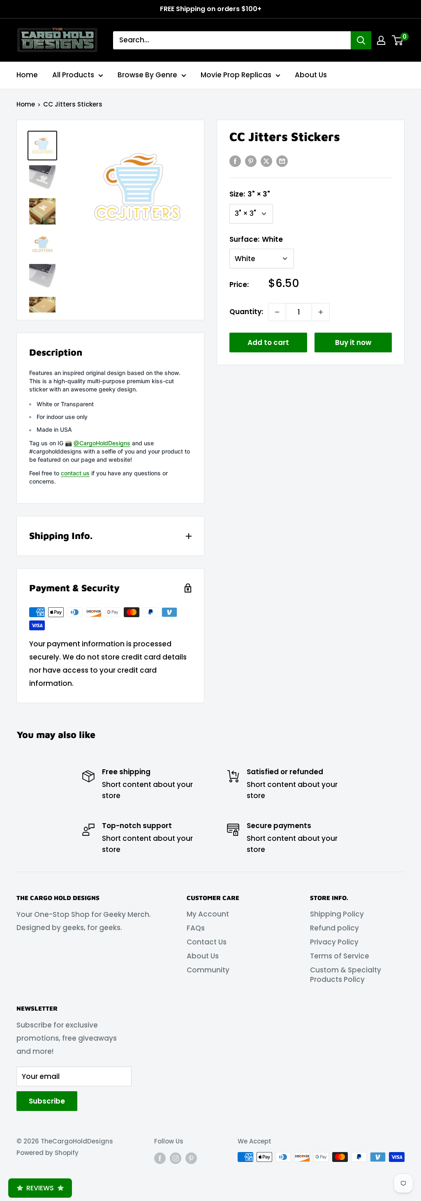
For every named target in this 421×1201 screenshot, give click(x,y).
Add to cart (268, 342)
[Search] (361, 40)
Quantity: (246, 312)
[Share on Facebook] (235, 161)
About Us (311, 75)
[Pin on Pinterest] (251, 161)
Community (208, 970)
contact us (75, 473)
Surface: (256, 239)
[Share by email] (282, 161)
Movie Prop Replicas (236, 75)
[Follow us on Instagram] (175, 1158)
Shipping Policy (337, 914)
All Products (73, 75)
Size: (249, 194)
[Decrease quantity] (277, 312)
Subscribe (47, 1101)
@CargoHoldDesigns (102, 443)
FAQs (196, 928)
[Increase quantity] (320, 312)
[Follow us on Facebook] (160, 1158)
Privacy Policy (334, 942)
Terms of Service (339, 956)
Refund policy (334, 928)
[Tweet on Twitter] (266, 161)
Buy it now (353, 342)
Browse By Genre (147, 75)
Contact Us (207, 942)
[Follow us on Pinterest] (191, 1158)
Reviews (40, 1188)
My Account (208, 914)
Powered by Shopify (47, 1152)
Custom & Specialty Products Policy (345, 975)
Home (27, 75)
